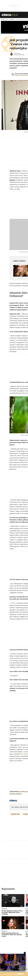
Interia (3, 19)
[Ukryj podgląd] (25, 953)
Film (7, 19)
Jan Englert (24, 754)
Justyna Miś (17, 53)
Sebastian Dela (15, 814)
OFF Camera (11, 19)
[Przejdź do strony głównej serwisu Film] (15, 15)
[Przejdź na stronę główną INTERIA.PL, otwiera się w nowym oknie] (6, 15)
